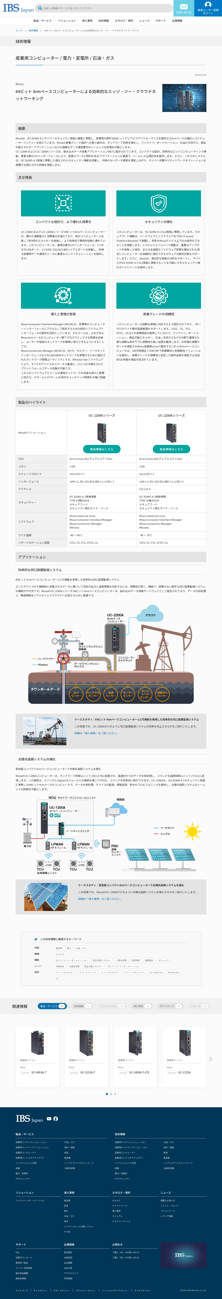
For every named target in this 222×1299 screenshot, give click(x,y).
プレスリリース (168, 1210)
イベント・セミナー (170, 1205)
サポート (161, 20)
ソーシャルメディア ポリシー (115, 1290)
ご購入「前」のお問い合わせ (125, 1252)
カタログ (116, 1200)
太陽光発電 (69, 1168)
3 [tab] (115, 1094)
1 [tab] (107, 1094)
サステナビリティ (142, 1290)
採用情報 (68, 1278)
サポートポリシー (61, 1290)
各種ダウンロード (24, 1257)
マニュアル (117, 1215)
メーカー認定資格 (24, 1267)
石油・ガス (69, 1142)
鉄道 (66, 1152)
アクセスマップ (71, 1273)
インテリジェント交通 (26, 1162)
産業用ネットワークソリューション (32, 1147)
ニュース (144, 20)
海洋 (66, 1221)
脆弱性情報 (21, 1278)
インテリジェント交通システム (78, 1226)
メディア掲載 (167, 1215)
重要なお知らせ (168, 1200)
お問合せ (117, 1244)
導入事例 (87, 20)
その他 (67, 1231)
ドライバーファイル (121, 1221)
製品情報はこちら (102, 449)
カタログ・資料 (124, 20)
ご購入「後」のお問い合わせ (125, 1257)
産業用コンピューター (26, 1152)
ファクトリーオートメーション (30, 1200)
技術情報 (104, 20)
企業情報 (177, 20)
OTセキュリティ (23, 1178)
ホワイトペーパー (120, 1205)
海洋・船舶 (69, 1147)
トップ (19, 30)
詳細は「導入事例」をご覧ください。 (97, 733)
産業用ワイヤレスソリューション (31, 1142)
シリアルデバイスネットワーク (78, 1162)
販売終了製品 (22, 1262)
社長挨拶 (68, 1257)
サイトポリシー (40, 1290)
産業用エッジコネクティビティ (30, 1157)
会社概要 (68, 1262)
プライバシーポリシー (85, 1290)
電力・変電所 (22, 1173)
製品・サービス (42, 20)
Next (210, 1057)
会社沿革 (68, 1267)
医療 (18, 1168)
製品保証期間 (22, 1273)
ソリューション (67, 20)
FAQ (17, 1252)
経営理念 (68, 1252)
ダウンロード (169, 1006)
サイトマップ (22, 1290)
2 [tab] (111, 1094)
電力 (66, 1210)
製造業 (67, 1157)
